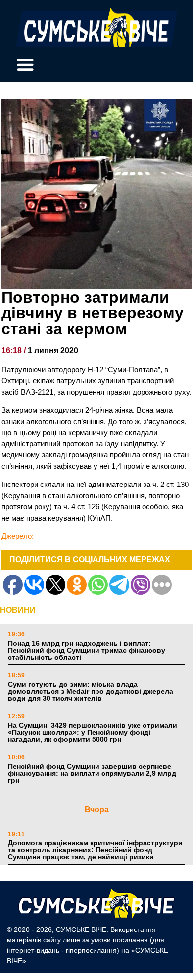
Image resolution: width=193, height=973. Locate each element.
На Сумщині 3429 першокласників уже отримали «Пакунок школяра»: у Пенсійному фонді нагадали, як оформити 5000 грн (92, 732)
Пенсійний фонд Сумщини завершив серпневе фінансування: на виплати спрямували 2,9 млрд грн (92, 773)
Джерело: (17, 536)
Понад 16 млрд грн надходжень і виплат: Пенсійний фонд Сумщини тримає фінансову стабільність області (86, 650)
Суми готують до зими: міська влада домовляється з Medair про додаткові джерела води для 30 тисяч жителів (90, 691)
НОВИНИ (18, 610)
